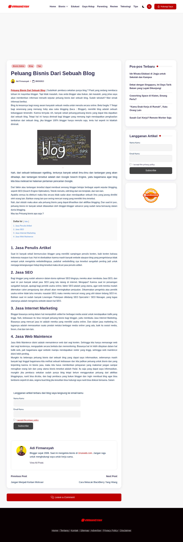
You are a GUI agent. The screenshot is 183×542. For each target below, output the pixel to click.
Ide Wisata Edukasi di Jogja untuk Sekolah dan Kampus (148, 76)
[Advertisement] (91, 33)
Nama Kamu (19, 398)
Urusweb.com (85, 453)
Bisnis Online (18, 66)
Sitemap (84, 530)
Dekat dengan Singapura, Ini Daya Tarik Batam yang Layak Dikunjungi (150, 87)
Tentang (64, 530)
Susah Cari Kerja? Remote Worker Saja (150, 118)
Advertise (96, 530)
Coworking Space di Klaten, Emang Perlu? (148, 98)
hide (26, 221)
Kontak (74, 530)
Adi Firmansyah (42, 448)
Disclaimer (125, 530)
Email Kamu (19, 409)
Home (55, 530)
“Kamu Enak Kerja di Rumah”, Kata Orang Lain (148, 109)
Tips (39, 66)
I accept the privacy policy (28, 420)
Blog (31, 66)
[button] (165, 6)
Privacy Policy (110, 530)
